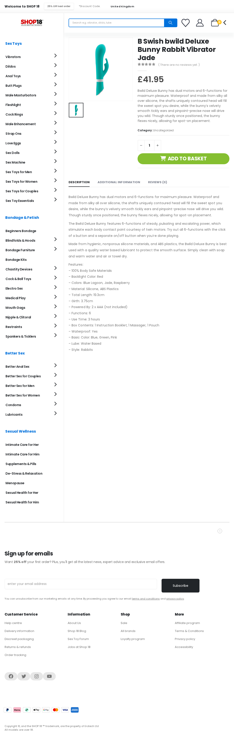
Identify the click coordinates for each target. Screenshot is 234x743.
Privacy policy (185, 639)
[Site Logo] (32, 22)
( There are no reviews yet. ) (179, 65)
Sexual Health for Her (21, 492)
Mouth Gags (15, 307)
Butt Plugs (13, 85)
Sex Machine (15, 162)
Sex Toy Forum (78, 639)
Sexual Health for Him (22, 502)
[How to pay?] (41, 710)
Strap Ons (13, 133)
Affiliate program (187, 623)
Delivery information (19, 631)
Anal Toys (13, 76)
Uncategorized (163, 130)
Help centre (13, 623)
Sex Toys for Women (21, 181)
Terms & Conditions (189, 631)
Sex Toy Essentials (19, 200)
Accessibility (184, 647)
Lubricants (13, 414)
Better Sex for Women (22, 395)
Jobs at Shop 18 (79, 647)
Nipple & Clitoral (18, 317)
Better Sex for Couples (23, 376)
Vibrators (13, 57)
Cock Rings (14, 114)
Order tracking (15, 655)
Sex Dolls (12, 153)
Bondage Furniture (20, 250)
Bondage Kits (16, 259)
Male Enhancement (20, 124)
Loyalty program (133, 639)
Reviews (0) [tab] (157, 182)
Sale (124, 623)
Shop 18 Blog (77, 631)
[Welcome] (200, 22)
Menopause (14, 483)
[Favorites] (186, 23)
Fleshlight (13, 105)
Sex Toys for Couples (21, 191)
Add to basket (187, 158)
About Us (74, 623)
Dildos (10, 66)
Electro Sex (14, 288)
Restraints (13, 327)
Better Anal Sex (17, 366)
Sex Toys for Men (18, 172)
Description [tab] (79, 182)
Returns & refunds (18, 647)
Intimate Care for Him (22, 454)
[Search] (170, 23)
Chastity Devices (18, 269)
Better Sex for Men (19, 385)
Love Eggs (13, 143)
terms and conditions (146, 598)
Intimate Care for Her (22, 444)
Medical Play (15, 298)
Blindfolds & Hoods (20, 240)
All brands (128, 631)
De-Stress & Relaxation (23, 473)
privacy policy (175, 598)
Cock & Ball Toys (18, 279)
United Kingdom (122, 6)
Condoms (13, 405)
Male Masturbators (20, 95)
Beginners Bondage (20, 231)
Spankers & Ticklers (20, 336)
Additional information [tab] (119, 182)
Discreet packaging (19, 639)
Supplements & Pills (20, 464)
